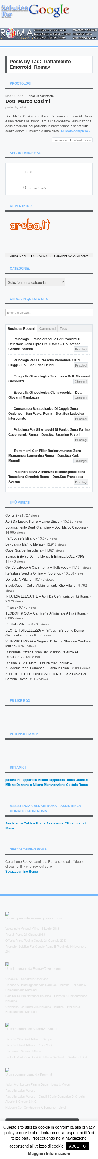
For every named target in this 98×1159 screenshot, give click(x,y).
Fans (28, 171)
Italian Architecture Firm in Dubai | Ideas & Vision (37, 1084)
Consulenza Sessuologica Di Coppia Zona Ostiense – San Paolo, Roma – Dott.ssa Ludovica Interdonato (46, 413)
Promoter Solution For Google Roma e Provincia (37, 946)
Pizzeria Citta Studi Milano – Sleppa (28, 1039)
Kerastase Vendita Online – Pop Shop (33, 573)
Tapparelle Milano (34, 779)
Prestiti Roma (14, 934)
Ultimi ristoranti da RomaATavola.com (33, 969)
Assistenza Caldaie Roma (25, 823)
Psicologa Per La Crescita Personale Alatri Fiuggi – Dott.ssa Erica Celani (44, 362)
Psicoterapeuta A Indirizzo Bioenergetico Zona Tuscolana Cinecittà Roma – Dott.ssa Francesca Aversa (46, 476)
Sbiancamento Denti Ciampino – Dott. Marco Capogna (45, 527)
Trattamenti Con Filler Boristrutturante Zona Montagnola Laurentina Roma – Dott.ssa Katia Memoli (44, 455)
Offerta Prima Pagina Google (24, 940)
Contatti (11, 515)
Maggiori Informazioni (49, 1153)
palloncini (12, 779)
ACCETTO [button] (77, 1146)
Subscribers (34, 188)
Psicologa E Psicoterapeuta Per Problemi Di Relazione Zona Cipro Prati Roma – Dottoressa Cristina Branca (44, 343)
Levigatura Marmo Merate (24, 544)
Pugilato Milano (17, 624)
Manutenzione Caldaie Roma (66, 784)
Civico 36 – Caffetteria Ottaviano (26, 978)
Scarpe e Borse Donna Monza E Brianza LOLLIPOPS (44, 556)
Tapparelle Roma (62, 779)
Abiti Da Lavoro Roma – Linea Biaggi (32, 521)
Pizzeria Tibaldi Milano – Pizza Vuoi (28, 1045)
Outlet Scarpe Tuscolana (23, 550)
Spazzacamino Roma (21, 871)
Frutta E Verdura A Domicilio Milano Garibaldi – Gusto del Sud (46, 1057)
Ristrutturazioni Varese (20, 1090)
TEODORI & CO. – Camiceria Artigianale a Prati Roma (45, 613)
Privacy (10, 607)
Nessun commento (41, 95)
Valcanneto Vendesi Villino (22, 928)
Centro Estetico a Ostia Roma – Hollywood (37, 567)
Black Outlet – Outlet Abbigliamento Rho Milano (40, 585)
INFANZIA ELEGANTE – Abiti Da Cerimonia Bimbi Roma (47, 596)
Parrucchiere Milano (20, 538)
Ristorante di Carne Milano (23, 1051)
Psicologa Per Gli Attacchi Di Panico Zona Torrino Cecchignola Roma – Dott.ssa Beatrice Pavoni (49, 432)
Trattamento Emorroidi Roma (72, 140)
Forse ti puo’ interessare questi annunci (34, 918)
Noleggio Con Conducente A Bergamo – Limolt (35, 1107)
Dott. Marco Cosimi (27, 101)
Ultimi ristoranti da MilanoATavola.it (31, 1029)
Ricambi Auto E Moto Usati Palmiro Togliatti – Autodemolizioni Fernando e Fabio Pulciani (38, 665)
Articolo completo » (75, 130)
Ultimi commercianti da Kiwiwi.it (28, 1074)
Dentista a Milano (18, 579)
